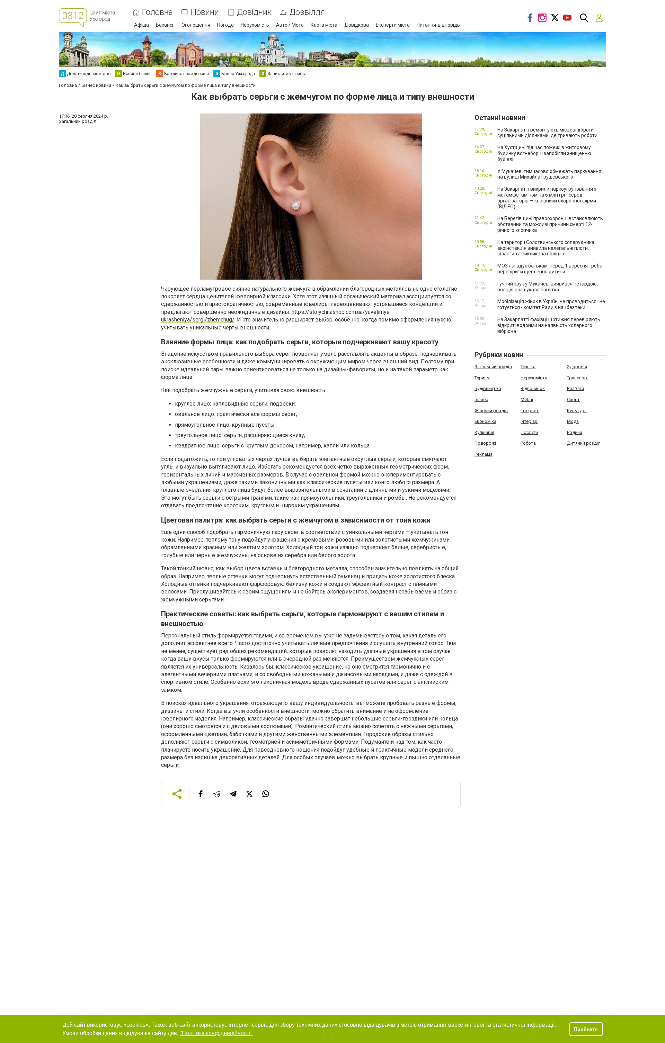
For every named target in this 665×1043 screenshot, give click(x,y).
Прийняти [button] (586, 1029)
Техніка (528, 366)
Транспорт (578, 377)
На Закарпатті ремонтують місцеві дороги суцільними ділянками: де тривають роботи (547, 132)
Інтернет (530, 410)
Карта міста (324, 25)
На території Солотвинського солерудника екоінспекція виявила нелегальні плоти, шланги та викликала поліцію (545, 248)
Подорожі (485, 443)
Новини (205, 12)
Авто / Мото (290, 25)
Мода (573, 421)
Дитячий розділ (584, 443)
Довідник (254, 12)
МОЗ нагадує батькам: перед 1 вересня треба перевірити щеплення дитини (549, 268)
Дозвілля (307, 12)
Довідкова (356, 25)
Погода (225, 25)
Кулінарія (484, 432)
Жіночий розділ (491, 410)
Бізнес (481, 399)
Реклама (484, 454)
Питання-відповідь (438, 25)
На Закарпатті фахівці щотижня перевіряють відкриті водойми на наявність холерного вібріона (548, 325)
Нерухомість (255, 25)
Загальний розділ (493, 366)
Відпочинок (533, 388)
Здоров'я (577, 366)
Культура (577, 410)
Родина (574, 432)
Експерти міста (393, 25)
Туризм (482, 377)
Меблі (527, 399)
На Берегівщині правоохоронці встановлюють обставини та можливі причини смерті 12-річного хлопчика (550, 224)
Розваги (575, 388)
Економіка (485, 421)
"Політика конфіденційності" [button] (216, 1033)
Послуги (529, 432)
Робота (528, 443)
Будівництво (488, 388)
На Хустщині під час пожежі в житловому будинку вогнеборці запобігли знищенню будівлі (544, 153)
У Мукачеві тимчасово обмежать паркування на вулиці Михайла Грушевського (549, 174)
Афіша (141, 25)
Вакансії (165, 25)
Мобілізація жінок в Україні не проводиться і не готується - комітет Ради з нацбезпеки (551, 304)
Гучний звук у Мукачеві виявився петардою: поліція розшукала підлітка (547, 286)
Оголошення (195, 25)
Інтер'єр (529, 421)
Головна (157, 12)
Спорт (573, 399)
